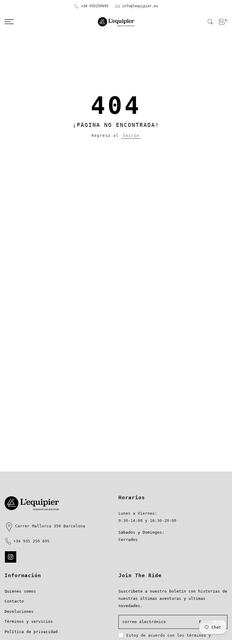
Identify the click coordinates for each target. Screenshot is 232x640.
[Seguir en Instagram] (11, 557)
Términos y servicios (29, 621)
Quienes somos (20, 591)
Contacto (14, 601)
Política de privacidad (31, 631)
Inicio (131, 135)
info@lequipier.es (140, 6)
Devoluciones (19, 611)
